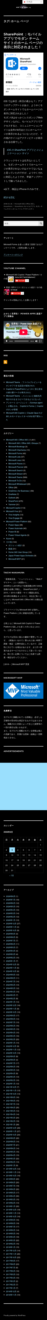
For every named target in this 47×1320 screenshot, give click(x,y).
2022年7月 (10, 1063)
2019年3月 (10, 1199)
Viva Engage (14, 518)
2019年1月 (10, 1206)
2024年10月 (11, 971)
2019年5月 (10, 1192)
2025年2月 (10, 957)
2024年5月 (10, 988)
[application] (23, 332)
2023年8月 (10, 1018)
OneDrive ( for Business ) (19, 490)
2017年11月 (11, 1253)
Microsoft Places (15, 463)
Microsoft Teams (15, 477)
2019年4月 (10, 1196)
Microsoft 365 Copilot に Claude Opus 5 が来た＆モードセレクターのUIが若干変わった (24, 416)
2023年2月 (10, 1039)
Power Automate (15, 528)
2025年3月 (10, 954)
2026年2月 (10, 916)
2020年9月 (10, 1138)
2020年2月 (10, 1162)
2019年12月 (11, 1168)
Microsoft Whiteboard (17, 484)
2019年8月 (10, 1182)
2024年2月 (10, 998)
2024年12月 (11, 964)
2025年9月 (10, 933)
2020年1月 (10, 1165)
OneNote (12, 494)
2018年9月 (10, 1219)
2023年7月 (10, 1022)
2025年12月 (11, 923)
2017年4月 (10, 1277)
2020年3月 (10, 1158)
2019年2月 (10, 1202)
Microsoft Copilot (13, 507)
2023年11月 (11, 1008)
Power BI (12, 531)
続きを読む (9, 197)
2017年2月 (10, 1284)
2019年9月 (10, 1179)
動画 (10, 548)
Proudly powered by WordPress (15, 1315)
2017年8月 (10, 1264)
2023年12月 (11, 1005)
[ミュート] (36, 341)
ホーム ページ (17, 209)
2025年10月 (11, 930)
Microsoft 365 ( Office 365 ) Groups (23, 443)
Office (10, 487)
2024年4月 (10, 991)
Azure (8, 538)
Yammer (12, 504)
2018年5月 (10, 1233)
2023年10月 (11, 1012)
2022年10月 (11, 1053)
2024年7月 (10, 981)
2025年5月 (10, 947)
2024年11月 (11, 967)
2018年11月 (11, 1213)
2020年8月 (10, 1141)
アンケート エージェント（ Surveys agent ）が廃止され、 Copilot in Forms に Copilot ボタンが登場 (24, 406)
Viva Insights (13, 514)
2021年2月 (10, 1121)
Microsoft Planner (15, 467)
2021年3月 (10, 1117)
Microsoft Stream (15, 473)
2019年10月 (11, 1175)
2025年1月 (10, 961)
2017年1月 (10, 1288)
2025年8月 (10, 937)
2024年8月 (10, 978)
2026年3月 (10, 913)
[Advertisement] (23, 786)
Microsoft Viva (12, 511)
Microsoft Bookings (16, 446)
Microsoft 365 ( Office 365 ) (24, 204)
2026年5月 (10, 906)
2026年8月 (10, 896)
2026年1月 (10, 920)
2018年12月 (11, 1209)
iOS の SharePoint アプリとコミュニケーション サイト (25, 151)
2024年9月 (10, 974)
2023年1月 (10, 1042)
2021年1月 (10, 1124)
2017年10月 (11, 1257)
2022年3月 (10, 1076)
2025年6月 (10, 944)
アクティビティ (28, 209)
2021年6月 (10, 1107)
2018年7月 (10, 1226)
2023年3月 (10, 1035)
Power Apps (13, 524)
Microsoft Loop (14, 460)
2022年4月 (10, 1073)
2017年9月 (10, 1260)
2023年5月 (10, 1029)
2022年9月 (10, 1056)
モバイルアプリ (29, 206)
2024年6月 (10, 984)
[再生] (7, 341)
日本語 (29, 2)
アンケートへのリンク (13, 254)
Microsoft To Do (15, 480)
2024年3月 (10, 995)
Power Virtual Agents (17, 535)
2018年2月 (10, 1243)
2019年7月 (10, 1185)
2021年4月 (10, 1114)
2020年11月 (11, 1131)
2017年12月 (11, 1250)
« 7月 (11, 875)
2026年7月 (10, 899)
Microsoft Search (15, 470)
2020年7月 (10, 1144)
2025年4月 (10, 950)
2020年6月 (10, 1148)
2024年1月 (10, 1001)
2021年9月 (10, 1097)
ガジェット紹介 (15, 545)
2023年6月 (10, 1025)
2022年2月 (10, 1080)
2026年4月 (10, 909)
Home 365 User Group (18, 552)
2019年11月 (11, 1172)
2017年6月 (10, 1271)
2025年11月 (11, 926)
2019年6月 (10, 1189)
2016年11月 (11, 1294)
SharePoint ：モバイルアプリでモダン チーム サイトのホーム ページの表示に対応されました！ (23, 40)
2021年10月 (11, 1093)
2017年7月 (10, 1267)
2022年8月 (10, 1059)
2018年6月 (10, 1230)
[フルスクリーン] (40, 341)
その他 (9, 541)
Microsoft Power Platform (16, 521)
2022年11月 (11, 1049)
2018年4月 (10, 1236)
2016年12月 (11, 1291)
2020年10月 (11, 1134)
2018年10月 (11, 1216)
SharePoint (8, 206)
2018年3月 (10, 1240)
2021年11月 (11, 1090)
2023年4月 (10, 1032)
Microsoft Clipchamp (17, 450)
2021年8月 (10, 1100)
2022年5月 (10, 1070)
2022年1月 (10, 1083)
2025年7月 (10, 940)
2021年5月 (10, 1110)
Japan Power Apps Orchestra (21, 555)
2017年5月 (10, 1274)
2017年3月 (10, 1281)
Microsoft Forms (15, 453)
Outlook (11, 497)
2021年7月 (10, 1104)
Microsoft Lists (14, 456)
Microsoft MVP (14, 559)
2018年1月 (10, 1247)
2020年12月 (11, 1127)
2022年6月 (10, 1066)
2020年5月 (10, 1151)
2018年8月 (10, 1223)
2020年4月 (10, 1155)
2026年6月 (10, 903)
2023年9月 (10, 1015)
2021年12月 (11, 1087)
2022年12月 (11, 1046)
